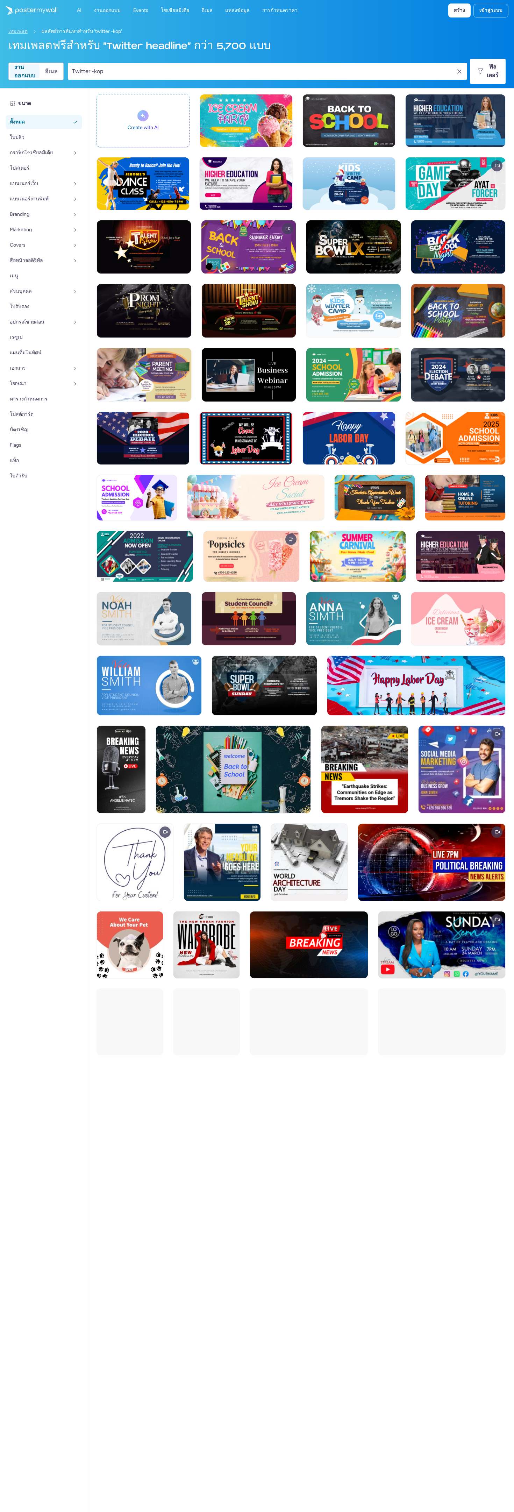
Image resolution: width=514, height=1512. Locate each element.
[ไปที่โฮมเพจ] (28, 10)
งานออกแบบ (24, 71)
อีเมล (51, 71)
